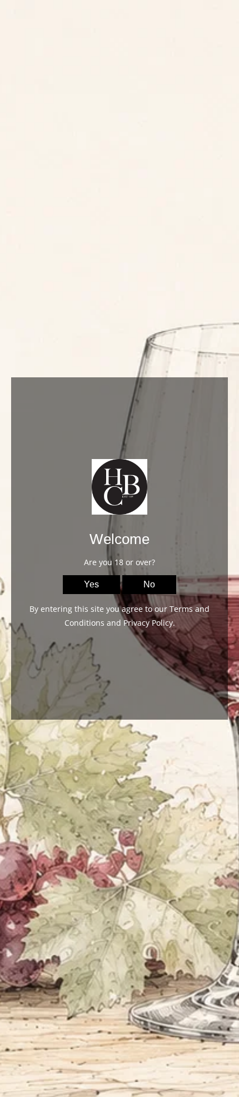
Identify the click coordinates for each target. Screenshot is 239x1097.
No (149, 584)
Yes (91, 584)
